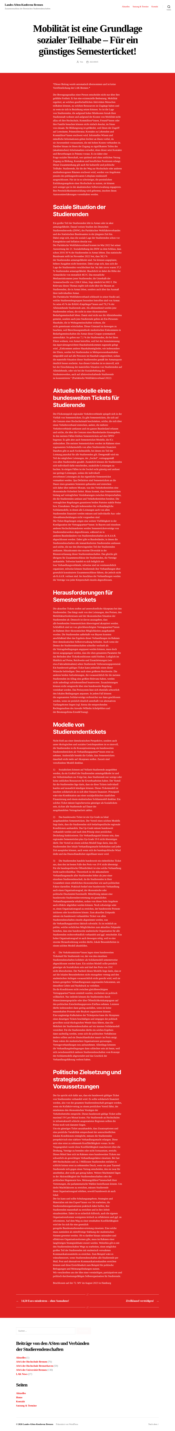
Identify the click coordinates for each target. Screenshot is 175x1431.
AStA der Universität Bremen (31, 1369)
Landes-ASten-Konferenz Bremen (24, 4)
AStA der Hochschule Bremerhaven (34, 1365)
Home (19, 1397)
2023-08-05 (94, 62)
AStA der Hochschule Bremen (31, 1361)
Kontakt (154, 6)
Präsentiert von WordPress (67, 1424)
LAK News (21, 1374)
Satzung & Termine (141, 6)
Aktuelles (126, 6)
